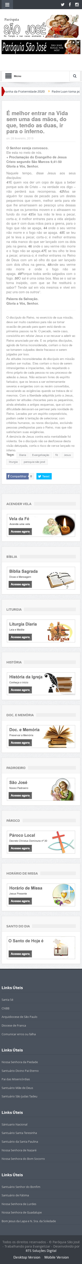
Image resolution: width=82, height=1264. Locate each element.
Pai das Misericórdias (16, 1079)
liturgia (13, 461)
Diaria (22, 455)
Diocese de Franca (14, 1025)
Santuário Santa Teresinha (19, 1133)
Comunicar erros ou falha (19, 1034)
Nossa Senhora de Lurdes (19, 1204)
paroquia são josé (34, 461)
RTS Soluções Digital (41, 1250)
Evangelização (40, 455)
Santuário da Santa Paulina (20, 1141)
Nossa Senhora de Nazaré (19, 1150)
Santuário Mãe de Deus (17, 1088)
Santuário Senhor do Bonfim (21, 1187)
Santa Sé (7, 1000)
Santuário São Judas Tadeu (19, 1096)
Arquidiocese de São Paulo (19, 1017)
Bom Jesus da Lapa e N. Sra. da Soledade (29, 1221)
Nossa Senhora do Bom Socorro (23, 1159)
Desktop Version (26, 1257)
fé (56, 455)
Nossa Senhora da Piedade (20, 1062)
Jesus (67, 455)
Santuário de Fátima (15, 1195)
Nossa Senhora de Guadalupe (22, 1212)
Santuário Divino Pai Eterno (20, 1071)
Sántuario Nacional (14, 1124)
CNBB (5, 1008)
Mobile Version (56, 1257)
